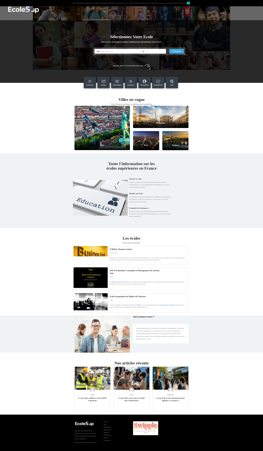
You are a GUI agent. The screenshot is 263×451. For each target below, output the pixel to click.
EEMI (138, 305)
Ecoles (92, 395)
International (107, 430)
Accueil (106, 422)
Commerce (113, 253)
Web (111, 277)
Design (106, 438)
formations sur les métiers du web (170, 305)
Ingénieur (106, 432)
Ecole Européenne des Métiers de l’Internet (128, 296)
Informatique (107, 435)
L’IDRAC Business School (121, 249)
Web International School (118, 282)
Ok (188, 3)
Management (107, 427)
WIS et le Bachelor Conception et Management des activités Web (134, 271)
